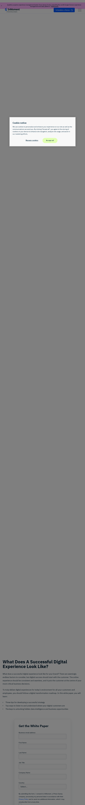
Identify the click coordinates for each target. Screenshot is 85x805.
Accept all (50, 140)
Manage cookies (32, 140)
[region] (42, 131)
